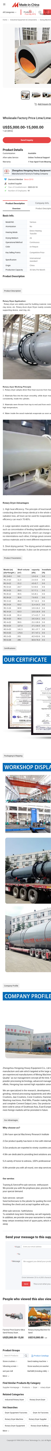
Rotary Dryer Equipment (15, 1425)
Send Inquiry (27, 140)
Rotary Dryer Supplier (38, 1419)
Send (26, 1284)
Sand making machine (36, 1361)
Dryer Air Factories (40, 1412)
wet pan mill (8, 1371)
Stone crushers (9, 1361)
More (5, 1430)
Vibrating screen (9, 1366)
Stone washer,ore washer (38, 1366)
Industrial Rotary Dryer (14, 1399)
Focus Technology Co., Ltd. (34, 1440)
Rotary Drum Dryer (37, 1399)
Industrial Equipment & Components (23, 20)
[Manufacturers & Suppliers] (25, 4)
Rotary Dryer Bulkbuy (40, 1425)
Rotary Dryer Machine (14, 1419)
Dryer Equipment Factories (16, 1412)
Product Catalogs (41, 1355)
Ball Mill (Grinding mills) (37, 1371)
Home (5, 20)
